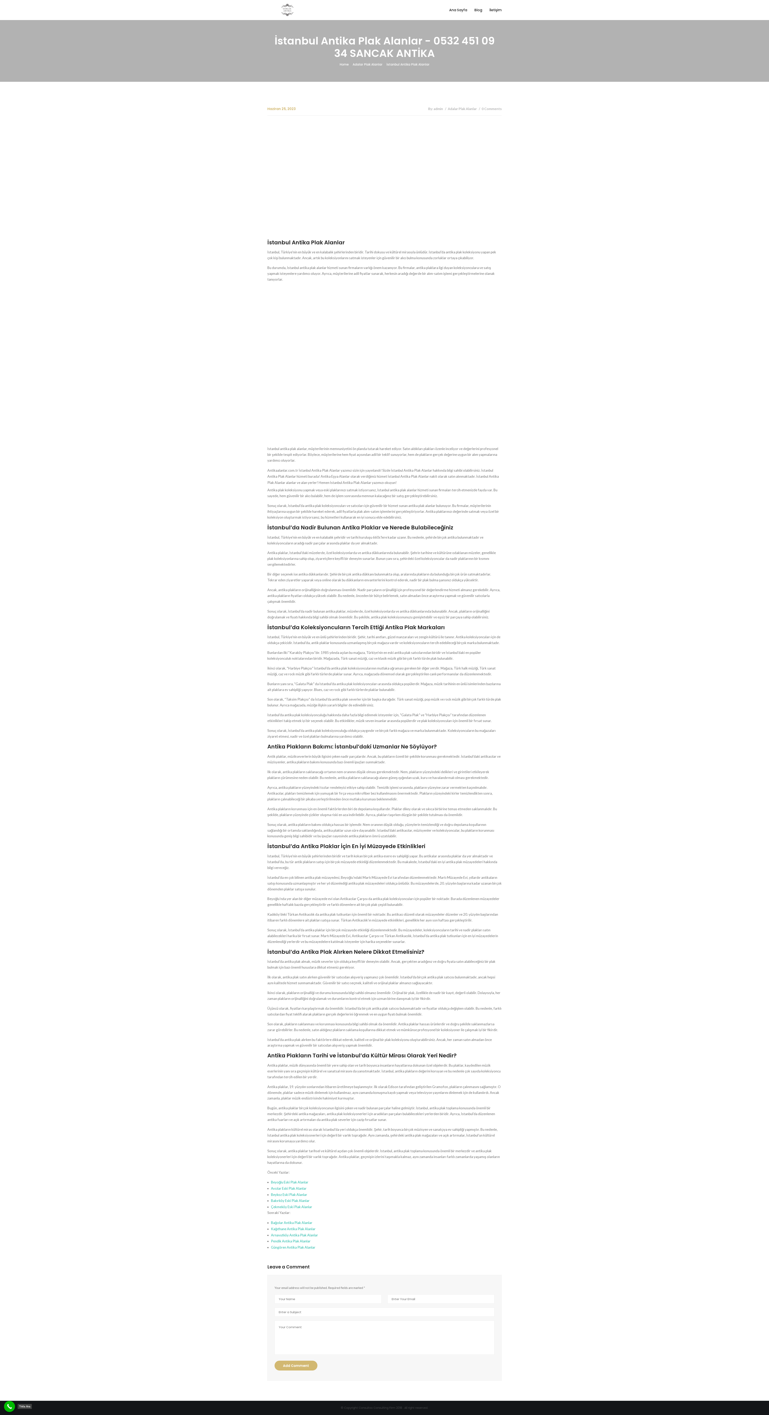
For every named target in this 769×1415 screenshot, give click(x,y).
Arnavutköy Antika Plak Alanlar (294, 1235)
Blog (478, 10)
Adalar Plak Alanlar (367, 64)
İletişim (495, 10)
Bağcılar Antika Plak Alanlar (291, 1223)
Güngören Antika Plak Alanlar (293, 1247)
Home (344, 64)
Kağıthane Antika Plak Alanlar (293, 1229)
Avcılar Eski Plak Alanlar (289, 1188)
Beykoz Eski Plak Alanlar (289, 1194)
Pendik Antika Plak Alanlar (291, 1241)
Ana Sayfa (458, 10)
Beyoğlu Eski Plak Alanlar (289, 1182)
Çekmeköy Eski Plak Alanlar (291, 1207)
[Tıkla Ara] (9, 1406)
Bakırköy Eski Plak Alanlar (290, 1201)
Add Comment (296, 1365)
